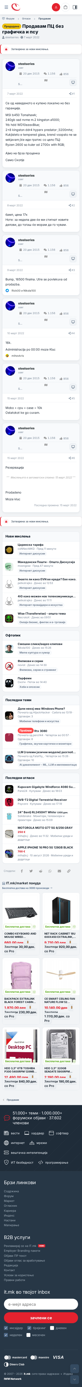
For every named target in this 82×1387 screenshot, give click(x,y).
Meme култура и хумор (34, 652)
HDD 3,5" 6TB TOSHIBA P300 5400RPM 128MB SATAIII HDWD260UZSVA (20, 1071)
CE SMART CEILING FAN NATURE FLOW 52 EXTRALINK (59, 1002)
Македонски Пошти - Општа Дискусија (46, 562)
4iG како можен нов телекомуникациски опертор (47, 596)
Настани (10, 1220)
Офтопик (13, 635)
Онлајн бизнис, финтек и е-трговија (42, 622)
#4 (73, 333)
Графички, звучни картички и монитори (45, 743)
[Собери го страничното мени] (6, 7)
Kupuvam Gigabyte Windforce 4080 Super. (47, 787)
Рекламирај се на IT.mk (24, 1246)
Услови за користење (19, 1275)
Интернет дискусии (32, 553)
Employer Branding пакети (22, 1250)
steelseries (12, 37)
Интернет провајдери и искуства (41, 605)
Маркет (9, 1201)
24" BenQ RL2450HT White (43, 812)
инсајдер (16, 1328)
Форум (9, 1196)
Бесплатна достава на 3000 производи (26, 888)
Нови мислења (17, 536)
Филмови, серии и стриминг (37, 669)
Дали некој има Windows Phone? (41, 708)
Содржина (11, 1191)
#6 (73, 458)
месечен (38, 1335)
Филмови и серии (30, 661)
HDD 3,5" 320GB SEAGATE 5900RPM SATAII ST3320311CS (58, 1071)
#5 (73, 398)
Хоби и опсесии (29, 686)
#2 (73, 205)
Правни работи (14, 1280)
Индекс (9, 1215)
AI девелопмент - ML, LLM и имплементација (49, 764)
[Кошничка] (65, 7)
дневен (61, 1328)
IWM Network (12, 1378)
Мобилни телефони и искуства (39, 721)
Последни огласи (20, 778)
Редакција (11, 1265)
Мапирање (11, 1225)
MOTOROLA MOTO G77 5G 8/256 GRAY (45, 827)
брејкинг (39, 1328)
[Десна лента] (75, 7)
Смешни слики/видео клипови (40, 644)
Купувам (35, 791)
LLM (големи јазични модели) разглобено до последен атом (47, 752)
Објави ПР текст (15, 1255)
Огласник (10, 1205)
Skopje (20, 84)
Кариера (10, 1210)
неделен (16, 1335)
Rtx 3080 (33, 731)
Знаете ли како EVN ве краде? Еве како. (47, 579)
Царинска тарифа (31, 544)
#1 (73, 93)
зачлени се (41, 1318)
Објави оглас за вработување (24, 1260)
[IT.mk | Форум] (15, 7)
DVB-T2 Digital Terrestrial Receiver (42, 799)
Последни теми (18, 700)
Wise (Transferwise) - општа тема (42, 613)
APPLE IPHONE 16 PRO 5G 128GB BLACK (45, 847)
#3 (73, 270)
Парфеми (24, 678)
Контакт (9, 1270)
